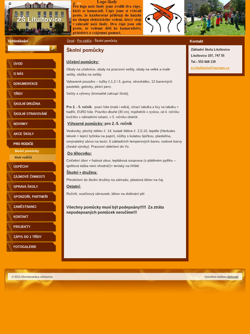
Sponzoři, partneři (30, 197)
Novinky (20, 124)
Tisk (42, 3)
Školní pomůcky (27, 151)
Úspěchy (21, 166)
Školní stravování (30, 114)
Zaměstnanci (24, 207)
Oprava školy (25, 187)
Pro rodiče (84, 41)
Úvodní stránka (22, 3)
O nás (18, 74)
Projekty (22, 227)
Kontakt (20, 217)
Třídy (18, 94)
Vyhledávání (18, 41)
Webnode (233, 276)
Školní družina (26, 104)
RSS (79, 3)
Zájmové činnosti (29, 176)
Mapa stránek (60, 3)
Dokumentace (25, 84)
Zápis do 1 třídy (27, 237)
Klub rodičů (23, 157)
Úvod (70, 41)
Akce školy (23, 134)
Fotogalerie (24, 247)
